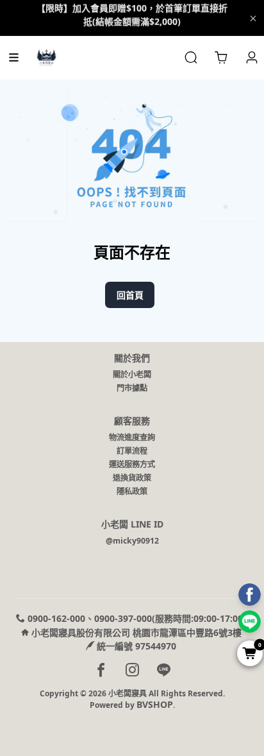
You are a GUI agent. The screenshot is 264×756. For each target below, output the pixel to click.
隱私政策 (132, 491)
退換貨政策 (132, 477)
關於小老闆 (132, 374)
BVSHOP (154, 704)
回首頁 (130, 295)
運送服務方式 (132, 464)
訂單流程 (132, 450)
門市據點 (132, 387)
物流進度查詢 (132, 437)
